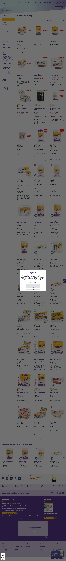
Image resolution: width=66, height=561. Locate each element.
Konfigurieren (33, 287)
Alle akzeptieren (33, 285)
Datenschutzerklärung (35, 280)
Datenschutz (35, 282)
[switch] (3, 559)
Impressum (30, 282)
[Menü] (4, 553)
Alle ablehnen (33, 289)
